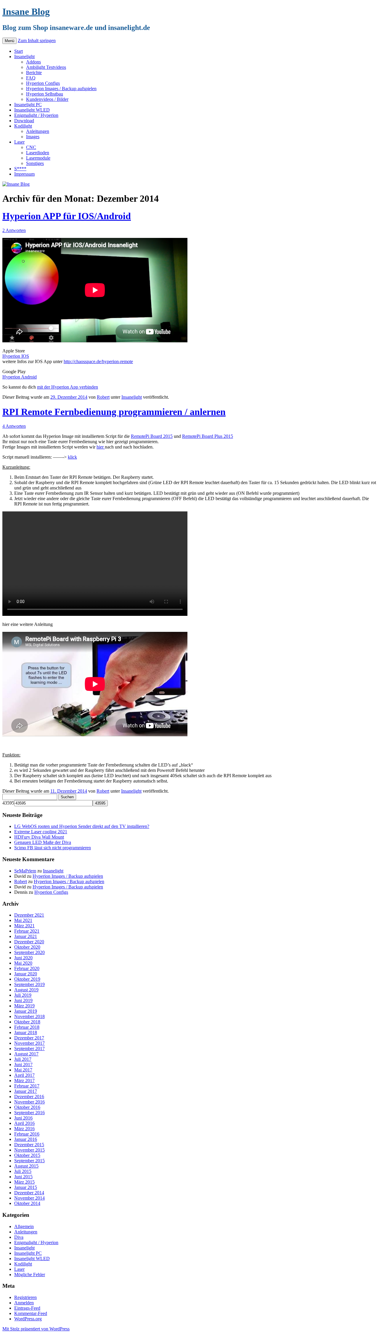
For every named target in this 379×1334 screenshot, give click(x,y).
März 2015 (24, 1181)
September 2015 (29, 1160)
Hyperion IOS (15, 356)
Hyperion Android (19, 376)
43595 (8, 802)
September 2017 (29, 1048)
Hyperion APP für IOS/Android (66, 216)
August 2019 (26, 989)
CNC (31, 147)
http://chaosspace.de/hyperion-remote (98, 361)
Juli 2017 (22, 1059)
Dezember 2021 (29, 915)
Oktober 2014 (27, 1203)
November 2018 (29, 1016)
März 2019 (24, 1005)
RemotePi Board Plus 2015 (207, 436)
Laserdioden (37, 152)
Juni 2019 (23, 1000)
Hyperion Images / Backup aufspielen (61, 88)
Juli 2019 (22, 995)
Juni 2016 (23, 1117)
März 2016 (24, 1128)
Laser (19, 141)
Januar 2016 (25, 1139)
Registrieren (25, 1297)
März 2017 (24, 1080)
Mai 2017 (23, 1069)
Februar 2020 (26, 968)
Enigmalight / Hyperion (36, 115)
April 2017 (24, 1075)
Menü (9, 41)
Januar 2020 (25, 973)
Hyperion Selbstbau (44, 93)
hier (101, 446)
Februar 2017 (26, 1085)
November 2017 (29, 1043)
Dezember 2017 (29, 1037)
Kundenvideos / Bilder (47, 99)
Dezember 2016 (29, 1096)
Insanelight (24, 56)
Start (18, 51)
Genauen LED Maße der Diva (42, 842)
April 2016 (24, 1123)
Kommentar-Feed (30, 1313)
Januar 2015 (25, 1187)
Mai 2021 (23, 920)
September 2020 (29, 952)
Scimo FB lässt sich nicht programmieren (52, 847)
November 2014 (29, 1198)
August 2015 (26, 1165)
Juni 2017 (23, 1064)
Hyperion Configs (43, 83)
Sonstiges (35, 163)
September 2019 (29, 984)
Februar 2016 (26, 1133)
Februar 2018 (26, 1027)
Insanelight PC (28, 104)
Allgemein (24, 1226)
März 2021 (24, 925)
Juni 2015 (23, 1176)
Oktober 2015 (27, 1155)
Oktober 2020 (27, 947)
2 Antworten (14, 230)
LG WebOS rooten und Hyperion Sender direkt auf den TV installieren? (81, 826)
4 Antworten (14, 426)
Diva (18, 1237)
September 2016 (29, 1112)
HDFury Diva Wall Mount (39, 836)
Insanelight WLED (32, 109)
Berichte (34, 72)
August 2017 (26, 1053)
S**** (20, 168)
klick (72, 456)
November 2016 (29, 1101)
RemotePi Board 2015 (152, 436)
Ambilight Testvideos (46, 67)
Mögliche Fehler (29, 1274)
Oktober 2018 (27, 1021)
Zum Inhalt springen (37, 40)
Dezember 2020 (29, 941)
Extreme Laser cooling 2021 (40, 831)
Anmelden (24, 1302)
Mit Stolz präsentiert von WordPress (36, 1328)
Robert (103, 397)
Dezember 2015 (29, 1144)
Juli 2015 (22, 1171)
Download (24, 120)
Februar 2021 (26, 931)
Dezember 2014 (29, 1192)
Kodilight (23, 125)
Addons (33, 61)
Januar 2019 (25, 1011)
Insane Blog (26, 11)
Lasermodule (38, 157)
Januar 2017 (25, 1091)
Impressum (24, 174)
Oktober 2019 (27, 979)
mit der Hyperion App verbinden (67, 386)
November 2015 (29, 1149)
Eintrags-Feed (27, 1308)
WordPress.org (28, 1318)
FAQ (31, 77)
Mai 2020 (23, 963)
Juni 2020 (23, 957)
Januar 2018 (25, 1032)
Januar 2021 (25, 936)
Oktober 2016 (27, 1107)
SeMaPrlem (25, 870)
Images (32, 136)
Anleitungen (37, 131)
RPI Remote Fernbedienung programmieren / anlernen (114, 411)
